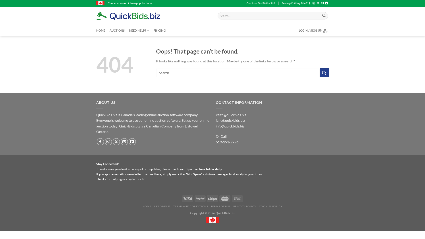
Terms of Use (220, 206)
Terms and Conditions (190, 206)
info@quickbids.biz (230, 126)
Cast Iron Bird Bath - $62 (255, 3)
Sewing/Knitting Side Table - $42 (294, 3)
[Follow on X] (318, 3)
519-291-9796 (227, 142)
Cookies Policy (271, 206)
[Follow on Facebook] (309, 3)
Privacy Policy (244, 206)
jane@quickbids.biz (230, 120)
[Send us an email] (322, 3)
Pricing (159, 30)
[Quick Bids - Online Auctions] (135, 16)
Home (100, 30)
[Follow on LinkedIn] (326, 3)
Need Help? (137, 30)
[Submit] (324, 16)
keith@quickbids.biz (231, 115)
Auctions (117, 30)
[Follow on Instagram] (314, 3)
